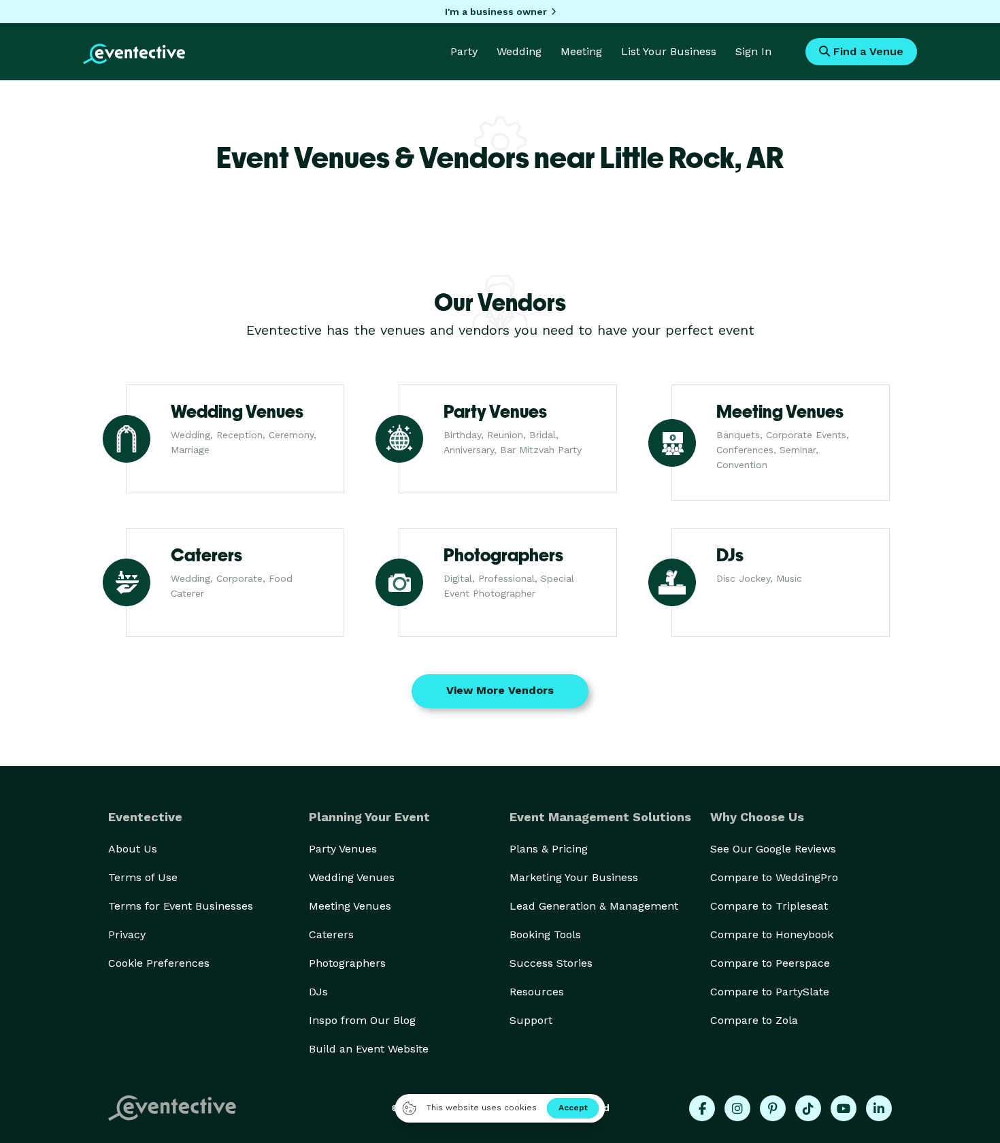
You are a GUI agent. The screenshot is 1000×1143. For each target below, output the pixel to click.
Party (464, 51)
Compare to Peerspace (770, 963)
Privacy (127, 934)
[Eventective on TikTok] (808, 1108)
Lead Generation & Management (594, 905)
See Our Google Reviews (773, 848)
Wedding (519, 51)
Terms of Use (143, 877)
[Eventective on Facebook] (702, 1108)
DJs (318, 991)
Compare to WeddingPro (774, 877)
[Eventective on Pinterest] (773, 1108)
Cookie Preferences (159, 963)
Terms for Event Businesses (180, 905)
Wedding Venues (352, 877)
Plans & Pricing (549, 848)
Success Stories (551, 963)
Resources (537, 991)
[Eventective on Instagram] (737, 1108)
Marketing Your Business (574, 877)
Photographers (347, 963)
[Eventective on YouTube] (843, 1108)
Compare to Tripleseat (769, 905)
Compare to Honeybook (771, 934)
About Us (132, 848)
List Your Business (668, 51)
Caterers (331, 934)
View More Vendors (500, 690)
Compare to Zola (754, 1020)
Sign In (753, 51)
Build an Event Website (369, 1048)
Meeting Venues (350, 905)
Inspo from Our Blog (362, 1020)
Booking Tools (545, 934)
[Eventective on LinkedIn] (879, 1108)
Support (531, 1020)
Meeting (581, 51)
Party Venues (343, 848)
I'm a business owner (496, 11)
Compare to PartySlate (769, 991)
